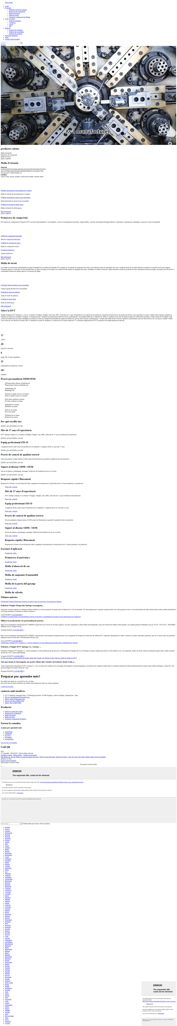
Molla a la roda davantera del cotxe (27, 757)
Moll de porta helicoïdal (47, 757)
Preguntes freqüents (11, 35)
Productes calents (6, 755)
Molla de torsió (14, 15)
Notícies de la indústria (16, 32)
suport (11, 24)
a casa (7, 6)
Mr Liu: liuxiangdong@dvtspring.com (17, 697)
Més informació (6, 211)
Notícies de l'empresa (16, 30)
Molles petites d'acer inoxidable (95, 757)
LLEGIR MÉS (17, 615)
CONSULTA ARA (7, 687)
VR (10, 26)
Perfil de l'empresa (15, 21)
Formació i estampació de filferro (19, 17)
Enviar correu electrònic (8, 761)
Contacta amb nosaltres (12, 39)
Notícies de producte (15, 34)
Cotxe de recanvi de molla (76, 757)
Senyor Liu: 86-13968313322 (14, 701)
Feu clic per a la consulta (9, 743)
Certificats (12, 23)
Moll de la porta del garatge (18, 10)
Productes (8, 8)
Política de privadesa (30, 755)
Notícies (7, 28)
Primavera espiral (61, 757)
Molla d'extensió (14, 13)
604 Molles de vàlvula (8, 757)
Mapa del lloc (17, 755)
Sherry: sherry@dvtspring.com (15, 699)
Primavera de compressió (17, 11)
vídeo (7, 37)
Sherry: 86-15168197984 (13, 703)
